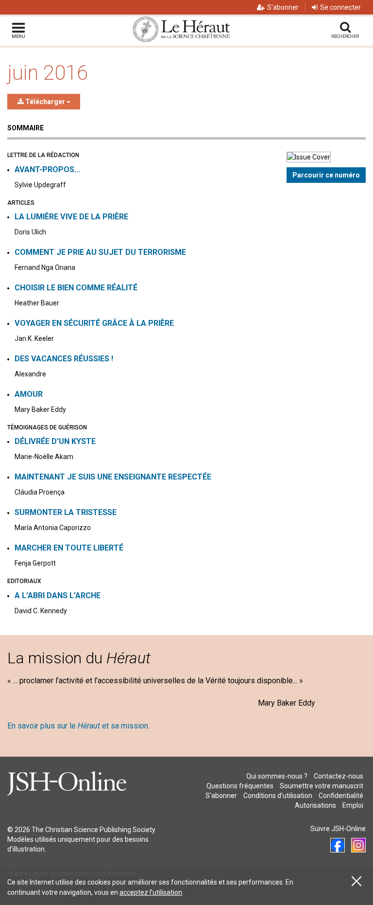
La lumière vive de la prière (71, 216)
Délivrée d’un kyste (55, 441)
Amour (29, 394)
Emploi (352, 805)
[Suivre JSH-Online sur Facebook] (337, 845)
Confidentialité (341, 795)
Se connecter (340, 7)
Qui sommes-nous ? (276, 776)
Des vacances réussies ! (64, 358)
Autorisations (315, 805)
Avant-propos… (47, 169)
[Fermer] (356, 881)
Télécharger (45, 102)
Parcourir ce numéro (326, 175)
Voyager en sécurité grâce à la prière (94, 323)
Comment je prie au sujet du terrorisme (100, 252)
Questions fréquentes (239, 786)
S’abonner (221, 795)
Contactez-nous (338, 776)
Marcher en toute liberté (69, 547)
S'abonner (283, 7)
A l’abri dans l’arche (58, 595)
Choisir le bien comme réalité (76, 287)
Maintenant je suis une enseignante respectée (113, 476)
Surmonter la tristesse (66, 512)
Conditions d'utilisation (277, 795)
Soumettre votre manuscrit (321, 786)
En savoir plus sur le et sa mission (77, 725)
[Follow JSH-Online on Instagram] (358, 845)
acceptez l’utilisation (150, 892)
